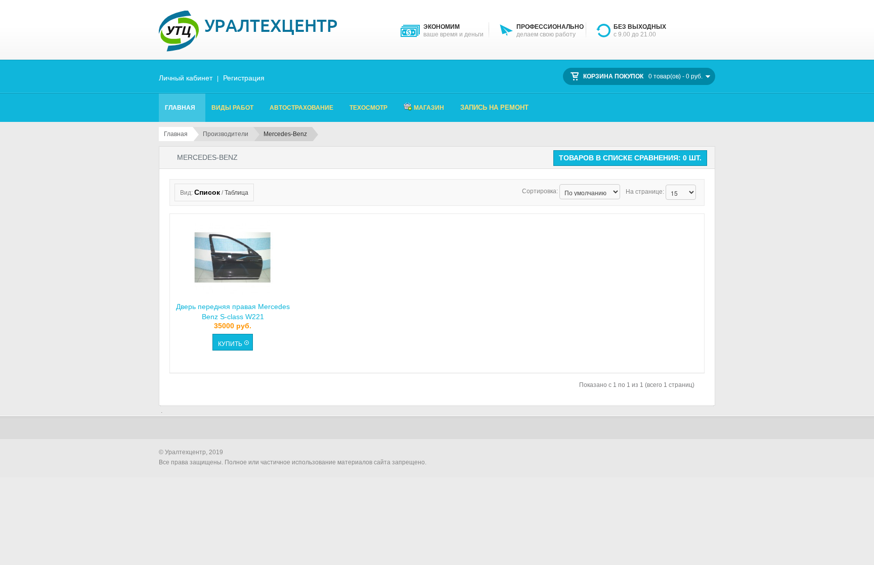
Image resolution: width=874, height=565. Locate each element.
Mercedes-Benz (285, 134)
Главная (176, 134)
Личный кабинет (185, 78)
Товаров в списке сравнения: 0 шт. (630, 158)
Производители (225, 134)
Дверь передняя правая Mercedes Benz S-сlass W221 (233, 311)
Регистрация (244, 78)
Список (207, 192)
